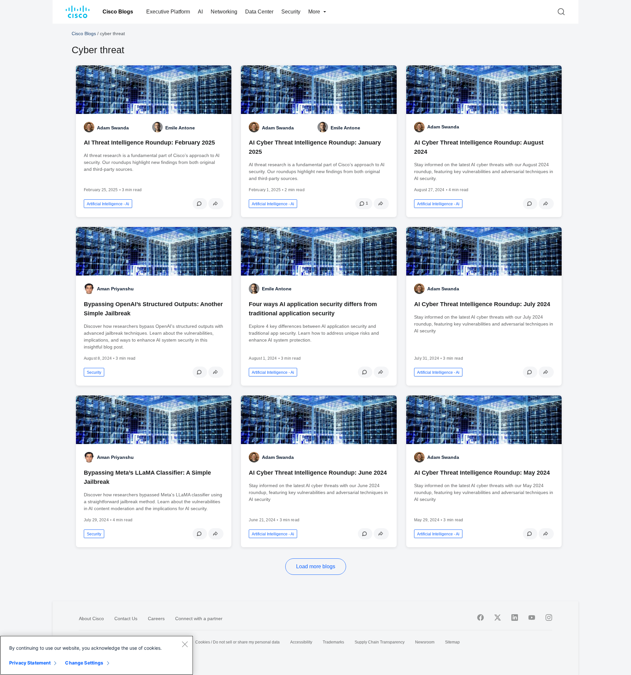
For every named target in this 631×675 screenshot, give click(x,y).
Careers (156, 618)
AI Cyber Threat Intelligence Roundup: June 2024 (318, 472)
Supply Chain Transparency (380, 642)
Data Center (259, 11)
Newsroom (424, 642)
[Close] (184, 644)
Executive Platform (168, 11)
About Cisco (91, 618)
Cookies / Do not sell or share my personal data (237, 642)
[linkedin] (514, 617)
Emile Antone (277, 288)
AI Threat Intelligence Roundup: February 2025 (149, 142)
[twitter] (497, 617)
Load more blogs (315, 566)
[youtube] (531, 617)
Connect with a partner (198, 618)
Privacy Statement (30, 662)
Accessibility (301, 642)
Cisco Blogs (118, 11)
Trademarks (333, 642)
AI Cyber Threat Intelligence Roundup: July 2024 (482, 304)
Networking (224, 11)
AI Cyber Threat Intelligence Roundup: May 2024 (482, 472)
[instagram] (549, 617)
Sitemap (452, 642)
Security (290, 11)
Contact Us (125, 618)
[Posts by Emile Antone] (157, 127)
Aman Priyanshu (115, 288)
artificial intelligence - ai (108, 204)
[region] (96, 655)
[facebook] (480, 617)
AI (200, 11)
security (94, 372)
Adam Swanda (443, 126)
